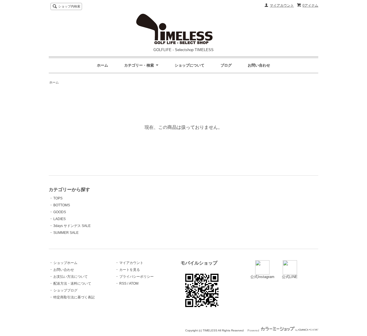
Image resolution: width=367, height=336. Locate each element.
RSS (122, 283)
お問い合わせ (259, 65)
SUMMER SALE (66, 233)
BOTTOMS (61, 205)
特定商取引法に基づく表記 (74, 297)
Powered (253, 330)
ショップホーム (65, 263)
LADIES (59, 219)
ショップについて (189, 65)
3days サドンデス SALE (72, 226)
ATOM (133, 283)
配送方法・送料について (72, 283)
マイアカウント (282, 5)
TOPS (58, 198)
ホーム (102, 65)
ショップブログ (65, 290)
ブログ (226, 65)
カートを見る (129, 270)
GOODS (59, 212)
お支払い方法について (70, 277)
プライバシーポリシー (136, 277)
